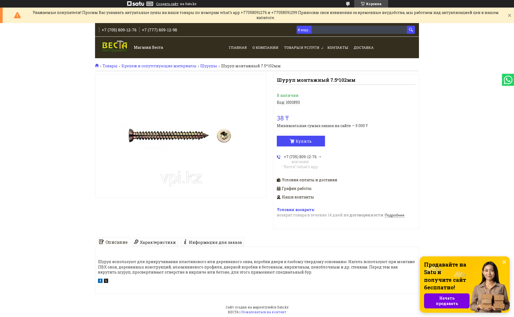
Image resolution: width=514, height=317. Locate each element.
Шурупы (208, 66)
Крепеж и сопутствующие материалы (159, 66)
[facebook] (100, 281)
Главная (238, 47)
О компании (265, 47)
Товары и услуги (301, 47)
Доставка (364, 47)
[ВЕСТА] (115, 48)
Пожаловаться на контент (263, 312)
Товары (110, 66)
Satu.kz (283, 307)
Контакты (337, 47)
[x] (106, 281)
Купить (304, 141)
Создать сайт (167, 4)
